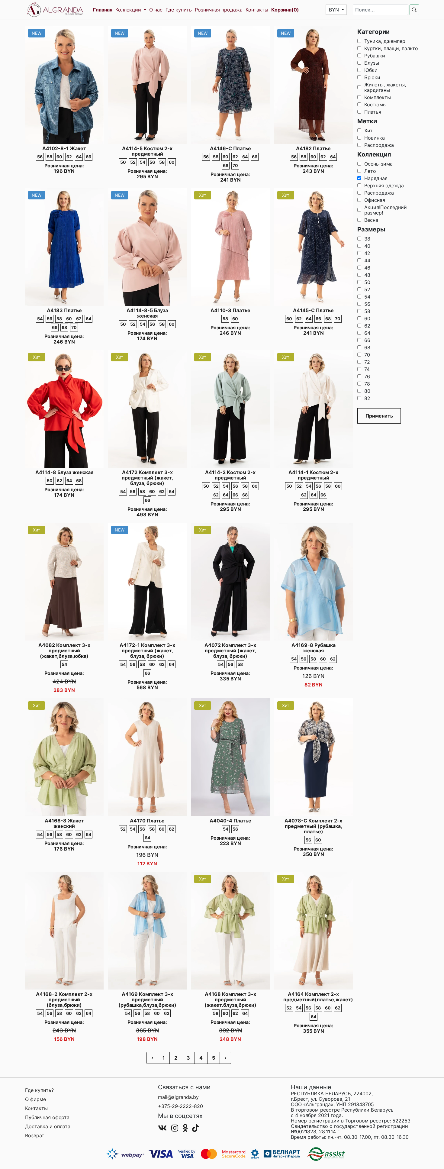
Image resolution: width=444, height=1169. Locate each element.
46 (367, 267)
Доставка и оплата (47, 1126)
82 (367, 398)
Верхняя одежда (384, 185)
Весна (371, 220)
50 (367, 282)
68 (367, 347)
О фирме (35, 1099)
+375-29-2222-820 (180, 1106)
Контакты (257, 10)
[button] (336, 9)
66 (367, 340)
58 (367, 311)
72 (367, 362)
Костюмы (375, 104)
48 (367, 275)
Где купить (179, 10)
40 (367, 246)
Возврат (34, 1135)
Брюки (372, 77)
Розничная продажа (219, 10)
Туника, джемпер (384, 41)
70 (367, 354)
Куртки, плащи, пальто (391, 48)
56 (367, 304)
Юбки (371, 70)
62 (367, 325)
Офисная (374, 200)
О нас (155, 10)
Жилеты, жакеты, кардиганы (385, 87)
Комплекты (377, 97)
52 (367, 289)
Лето (370, 171)
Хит (368, 130)
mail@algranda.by (178, 1097)
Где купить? (39, 1090)
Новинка (374, 137)
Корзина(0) (285, 10)
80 (367, 391)
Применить (379, 416)
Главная (102, 10)
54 (367, 296)
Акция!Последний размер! (385, 210)
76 (367, 376)
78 (367, 383)
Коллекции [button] (129, 10)
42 (367, 253)
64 (367, 333)
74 (367, 369)
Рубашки (374, 55)
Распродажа (379, 145)
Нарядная (376, 178)
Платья (372, 112)
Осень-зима (378, 163)
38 (367, 238)
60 (367, 318)
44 (367, 260)
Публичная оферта (47, 1117)
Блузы (371, 63)
